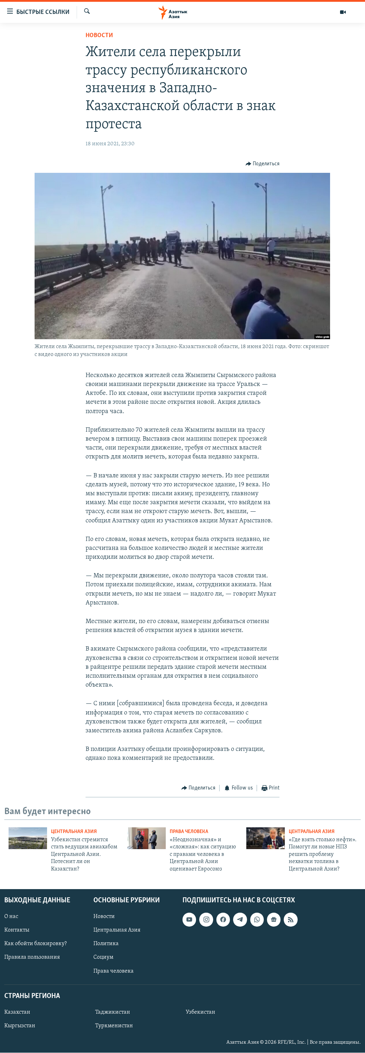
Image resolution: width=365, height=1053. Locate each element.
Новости (99, 35)
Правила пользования (32, 958)
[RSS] (290, 919)
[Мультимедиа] (343, 12)
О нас (11, 916)
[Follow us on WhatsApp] (257, 919)
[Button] (263, 164)
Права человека (189, 831)
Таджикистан (112, 1012)
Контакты (16, 930)
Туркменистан (114, 1026)
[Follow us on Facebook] (223, 919)
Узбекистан (200, 1012)
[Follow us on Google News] (274, 919)
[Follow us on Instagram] (206, 919)
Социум (103, 958)
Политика (106, 944)
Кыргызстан (19, 1026)
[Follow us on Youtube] (189, 919)
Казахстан (17, 1012)
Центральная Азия (74, 831)
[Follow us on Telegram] (240, 919)
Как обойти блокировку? (35, 944)
